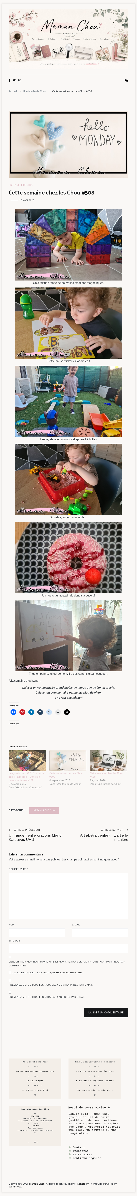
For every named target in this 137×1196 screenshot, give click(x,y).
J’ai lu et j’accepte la (48, 972)
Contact (79, 1147)
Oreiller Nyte (35, 1081)
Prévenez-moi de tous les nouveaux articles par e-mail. (47, 997)
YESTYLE (35, 1116)
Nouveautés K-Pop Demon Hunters (95, 1081)
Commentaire (18, 869)
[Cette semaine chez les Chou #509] (68, 761)
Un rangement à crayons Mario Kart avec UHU (35, 835)
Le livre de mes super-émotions (95, 1071)
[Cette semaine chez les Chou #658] (108, 761)
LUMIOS (35, 1126)
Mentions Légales (87, 1158)
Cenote (81, 1183)
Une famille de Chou (21, 185)
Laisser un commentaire (106, 1012)
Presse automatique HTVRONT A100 (35, 1071)
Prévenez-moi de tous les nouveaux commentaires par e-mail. (51, 985)
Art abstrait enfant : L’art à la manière (104, 835)
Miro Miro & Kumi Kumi (35, 1090)
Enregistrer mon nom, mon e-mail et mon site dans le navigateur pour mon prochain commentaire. (67, 964)
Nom (11, 924)
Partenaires (82, 1154)
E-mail (76, 924)
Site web (14, 941)
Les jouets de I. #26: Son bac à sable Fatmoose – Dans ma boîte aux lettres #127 (26, 777)
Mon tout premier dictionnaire (95, 1090)
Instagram (81, 1151)
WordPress (15, 1186)
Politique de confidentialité (63, 972)
